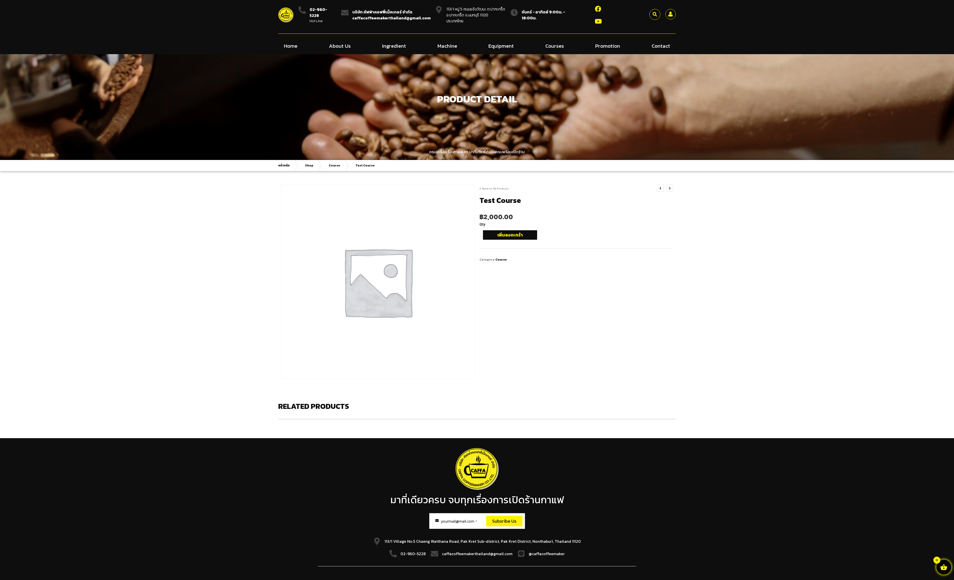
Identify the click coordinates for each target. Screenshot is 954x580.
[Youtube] (598, 21)
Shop (309, 165)
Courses (554, 46)
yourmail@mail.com (459, 521)
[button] (654, 14)
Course (334, 165)
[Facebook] (598, 8)
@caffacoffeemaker (547, 554)
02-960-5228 (318, 12)
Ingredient (394, 46)
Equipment (501, 46)
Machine (447, 46)
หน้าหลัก (284, 165)
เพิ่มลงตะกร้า (510, 235)
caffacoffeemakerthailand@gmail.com (477, 554)
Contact (661, 46)
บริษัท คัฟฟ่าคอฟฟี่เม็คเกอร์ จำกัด (382, 12)
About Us (340, 46)
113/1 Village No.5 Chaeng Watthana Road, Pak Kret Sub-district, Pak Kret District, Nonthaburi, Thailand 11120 (483, 541)
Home (290, 46)
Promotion (607, 46)
